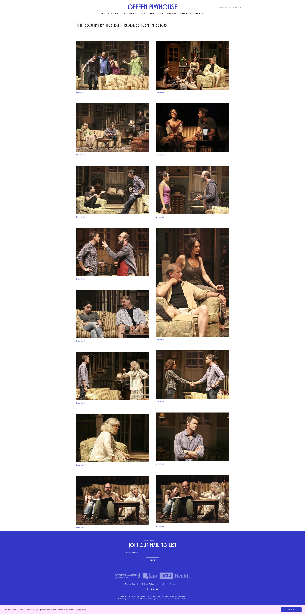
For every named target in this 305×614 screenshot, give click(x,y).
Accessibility (162, 584)
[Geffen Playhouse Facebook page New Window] (148, 589)
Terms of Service (132, 584)
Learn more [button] (81, 609)
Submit (152, 560)
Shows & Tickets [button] (109, 13)
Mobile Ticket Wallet (237, 7)
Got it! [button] (291, 609)
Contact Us (175, 584)
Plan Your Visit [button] (129, 13)
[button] (215, 7)
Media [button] (144, 13)
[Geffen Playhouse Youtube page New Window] (157, 589)
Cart (226, 7)
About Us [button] (200, 13)
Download (80, 92)
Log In (220, 7)
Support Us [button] (185, 13)
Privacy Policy (148, 584)
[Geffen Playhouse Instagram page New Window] (152, 589)
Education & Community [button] (163, 13)
